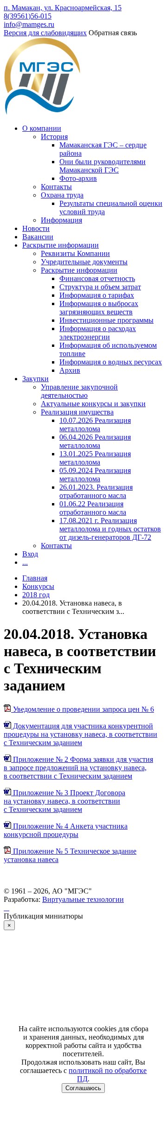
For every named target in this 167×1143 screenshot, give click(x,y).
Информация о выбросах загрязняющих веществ (98, 308)
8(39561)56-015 (27, 16)
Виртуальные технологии (83, 899)
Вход (30, 554)
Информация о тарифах (96, 295)
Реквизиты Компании (75, 253)
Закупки (35, 379)
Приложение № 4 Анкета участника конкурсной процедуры (66, 830)
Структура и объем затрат (100, 287)
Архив (69, 370)
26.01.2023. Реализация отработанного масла (96, 491)
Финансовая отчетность (97, 278)
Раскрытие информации (60, 245)
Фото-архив (78, 178)
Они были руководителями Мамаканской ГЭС (102, 166)
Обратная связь (113, 33)
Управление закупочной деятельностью (79, 391)
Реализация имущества (77, 412)
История (54, 136)
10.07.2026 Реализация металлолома (95, 424)
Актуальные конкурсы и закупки (93, 404)
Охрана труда (62, 195)
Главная (34, 578)
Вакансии (37, 237)
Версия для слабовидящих (45, 33)
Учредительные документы (84, 262)
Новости (36, 228)
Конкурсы (38, 586)
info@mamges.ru (29, 24)
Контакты (56, 187)
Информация (61, 220)
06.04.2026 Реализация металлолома (95, 441)
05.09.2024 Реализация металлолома (95, 474)
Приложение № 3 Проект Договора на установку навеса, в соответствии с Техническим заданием (64, 801)
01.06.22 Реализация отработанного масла (92, 508)
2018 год (36, 595)
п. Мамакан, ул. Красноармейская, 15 (63, 8)
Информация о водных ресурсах (110, 362)
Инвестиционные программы (106, 320)
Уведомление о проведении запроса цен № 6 (82, 709)
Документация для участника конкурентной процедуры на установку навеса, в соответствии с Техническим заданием (80, 734)
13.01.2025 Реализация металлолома (95, 458)
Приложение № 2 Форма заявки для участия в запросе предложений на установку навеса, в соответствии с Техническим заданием (78, 767)
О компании (41, 128)
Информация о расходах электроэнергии (97, 333)
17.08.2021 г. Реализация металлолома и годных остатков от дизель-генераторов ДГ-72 (110, 529)
